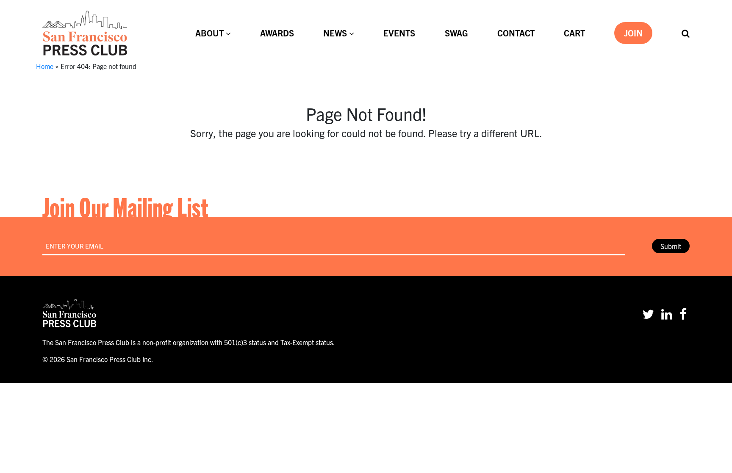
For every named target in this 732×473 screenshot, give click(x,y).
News (335, 33)
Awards (277, 33)
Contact (516, 33)
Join (633, 33)
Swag (456, 33)
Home (44, 66)
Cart (574, 33)
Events (399, 33)
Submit (670, 246)
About (209, 33)
